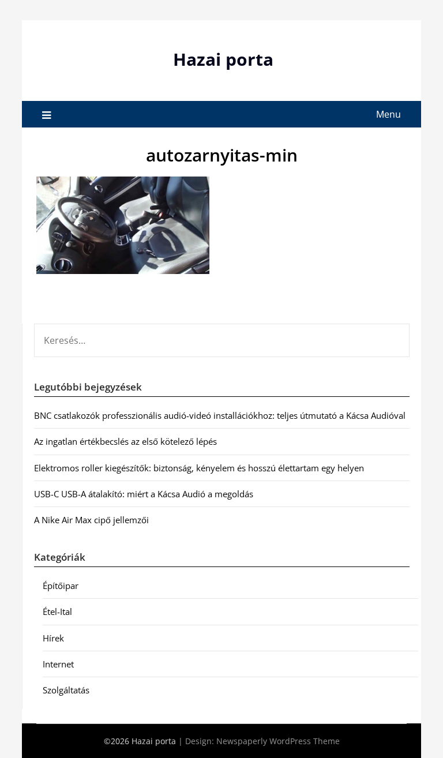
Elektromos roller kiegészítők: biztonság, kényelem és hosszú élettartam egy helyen (199, 468)
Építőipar (60, 585)
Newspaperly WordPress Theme (278, 741)
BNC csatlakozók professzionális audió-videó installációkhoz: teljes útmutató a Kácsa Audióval (220, 415)
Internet (58, 664)
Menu (388, 114)
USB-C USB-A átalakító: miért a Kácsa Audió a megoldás (143, 494)
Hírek (53, 638)
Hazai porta (223, 59)
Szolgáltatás (66, 690)
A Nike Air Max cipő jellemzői (91, 520)
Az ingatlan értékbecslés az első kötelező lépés (125, 441)
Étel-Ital (57, 611)
